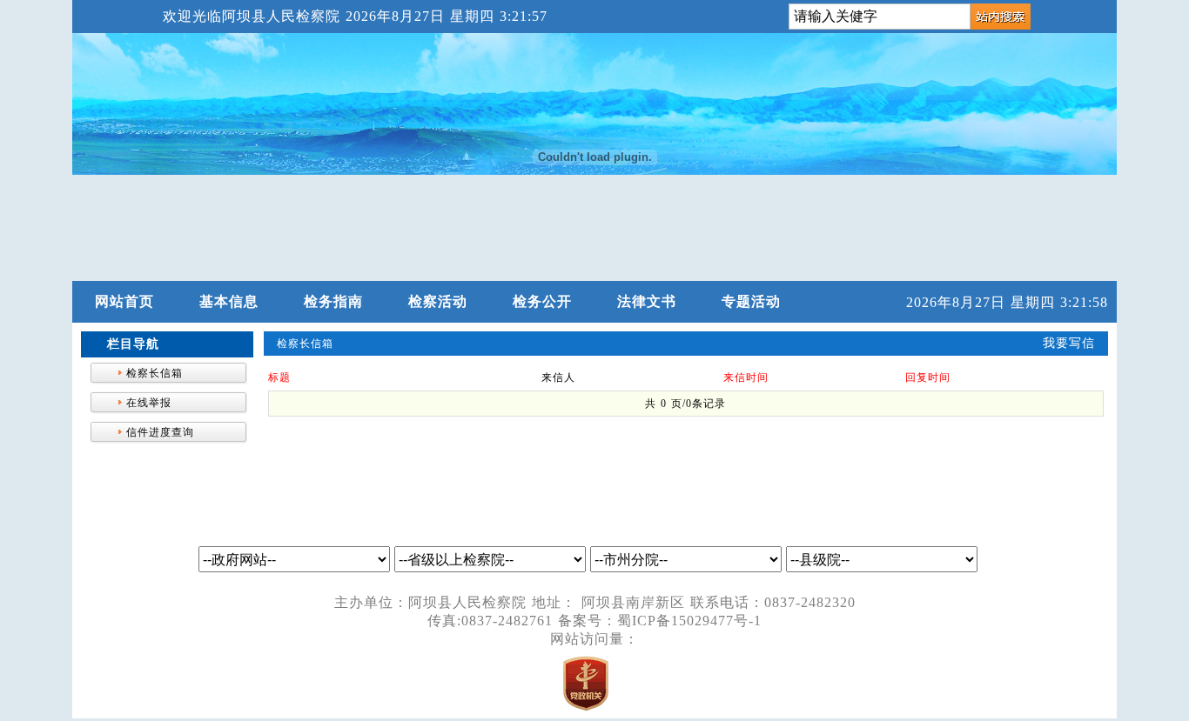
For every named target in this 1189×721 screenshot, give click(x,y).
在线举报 (148, 403)
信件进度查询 (160, 432)
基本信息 (229, 301)
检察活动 (437, 301)
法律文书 (646, 301)
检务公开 (542, 301)
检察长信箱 (154, 373)
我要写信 (1069, 343)
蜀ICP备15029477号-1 (689, 620)
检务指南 (333, 301)
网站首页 (124, 301)
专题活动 (751, 301)
